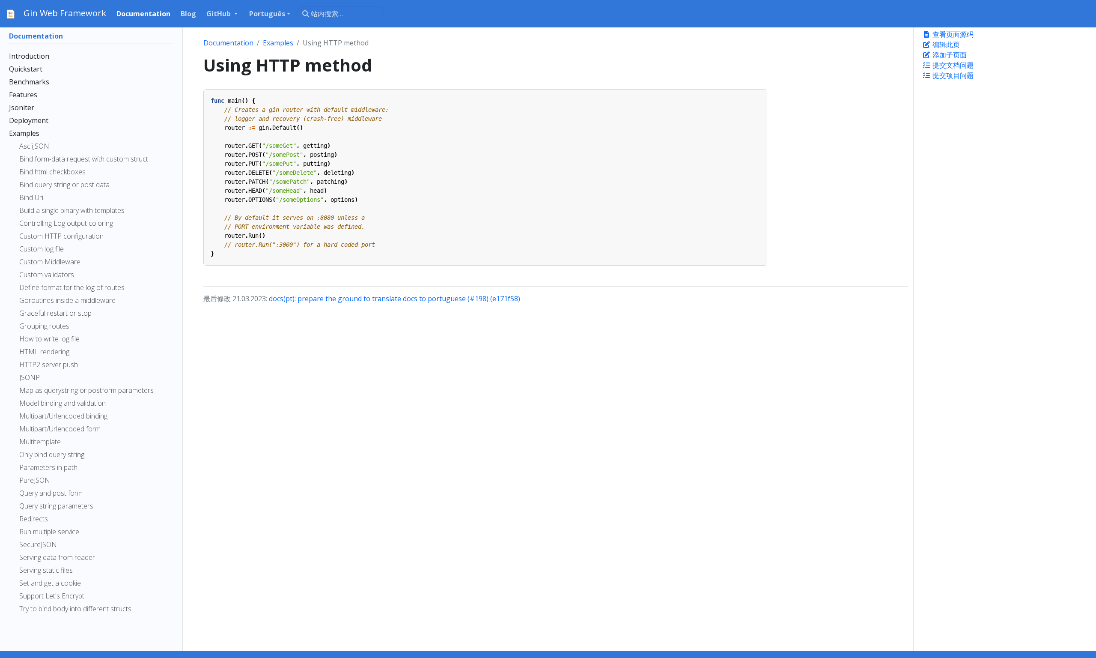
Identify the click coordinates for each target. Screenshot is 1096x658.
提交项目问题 (952, 75)
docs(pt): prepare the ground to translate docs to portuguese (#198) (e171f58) (394, 298)
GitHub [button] (219, 13)
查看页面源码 (952, 34)
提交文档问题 (952, 65)
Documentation (228, 43)
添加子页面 (949, 55)
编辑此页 (945, 44)
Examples (278, 43)
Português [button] (267, 13)
